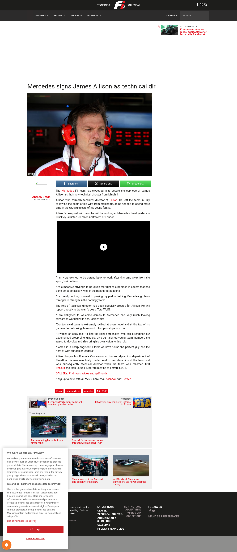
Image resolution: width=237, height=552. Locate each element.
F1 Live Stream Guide (110, 528)
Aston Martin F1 (188, 26)
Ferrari (113, 200)
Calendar (134, 5)
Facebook (110, 379)
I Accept (35, 529)
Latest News (105, 506)
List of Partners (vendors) (21, 521)
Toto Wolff (102, 391)
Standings (103, 5)
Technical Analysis (110, 514)
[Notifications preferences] (6, 545)
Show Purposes (35, 538)
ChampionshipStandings (106, 519)
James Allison (73, 391)
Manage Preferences (163, 516)
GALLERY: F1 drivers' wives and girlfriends (82, 373)
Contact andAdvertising (132, 508)
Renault (60, 368)
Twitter (126, 379)
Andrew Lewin (41, 197)
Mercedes (68, 190)
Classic (102, 510)
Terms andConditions (133, 515)
